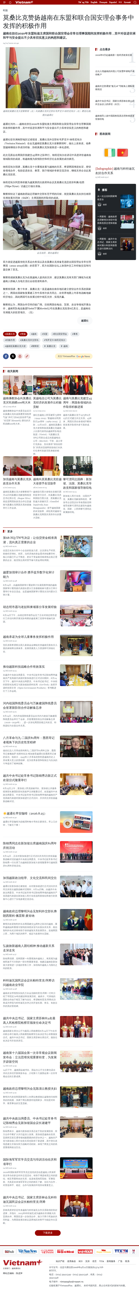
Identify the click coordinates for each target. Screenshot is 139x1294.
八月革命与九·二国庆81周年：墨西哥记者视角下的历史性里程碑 (29, 740)
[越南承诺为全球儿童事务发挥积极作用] (76, 645)
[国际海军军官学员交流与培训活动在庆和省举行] (76, 1168)
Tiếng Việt (83, 2)
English (94, 2)
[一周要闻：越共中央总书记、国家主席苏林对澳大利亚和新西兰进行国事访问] (127, 244)
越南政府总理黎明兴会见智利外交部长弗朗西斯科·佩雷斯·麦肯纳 (30, 913)
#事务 (75, 334)
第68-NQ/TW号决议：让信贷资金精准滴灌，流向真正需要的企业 (30, 540)
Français (103, 2)
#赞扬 (23, 334)
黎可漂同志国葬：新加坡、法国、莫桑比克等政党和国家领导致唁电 (77, 483)
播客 (104, 189)
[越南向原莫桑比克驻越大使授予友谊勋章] (48, 466)
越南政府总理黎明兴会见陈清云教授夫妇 (30, 1088)
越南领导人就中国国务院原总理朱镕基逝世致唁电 (114, 117)
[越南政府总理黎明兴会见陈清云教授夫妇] (76, 1097)
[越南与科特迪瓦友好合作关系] (115, 151)
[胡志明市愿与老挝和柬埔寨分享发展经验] (76, 615)
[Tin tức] (130, 1251)
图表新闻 (105, 133)
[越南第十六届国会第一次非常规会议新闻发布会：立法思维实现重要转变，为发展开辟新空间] (76, 1061)
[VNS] (13, 1251)
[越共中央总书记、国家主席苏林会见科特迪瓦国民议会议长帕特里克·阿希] (76, 1206)
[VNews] (119, 1251)
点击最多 (105, 49)
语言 (94, 1261)
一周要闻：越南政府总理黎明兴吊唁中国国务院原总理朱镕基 (107, 219)
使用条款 (71, 1261)
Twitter (13, 356)
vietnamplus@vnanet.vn (71, 1281)
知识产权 (60, 1261)
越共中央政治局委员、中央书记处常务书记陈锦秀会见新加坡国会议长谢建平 (30, 1121)
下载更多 (48, 1232)
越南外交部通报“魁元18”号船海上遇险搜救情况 (114, 88)
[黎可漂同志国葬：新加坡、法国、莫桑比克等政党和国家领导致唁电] (78, 466)
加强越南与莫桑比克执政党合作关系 (17, 481)
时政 (5, 10)
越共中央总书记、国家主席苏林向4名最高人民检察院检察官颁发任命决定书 (29, 1020)
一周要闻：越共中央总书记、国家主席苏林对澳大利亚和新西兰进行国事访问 (107, 244)
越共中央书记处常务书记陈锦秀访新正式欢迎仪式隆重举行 (30, 778)
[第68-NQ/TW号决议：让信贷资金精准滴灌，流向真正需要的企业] (76, 546)
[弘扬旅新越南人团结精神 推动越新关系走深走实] (76, 954)
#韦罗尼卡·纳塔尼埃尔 (54, 340)
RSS (81, 1261)
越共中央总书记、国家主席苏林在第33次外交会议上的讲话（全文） (115, 102)
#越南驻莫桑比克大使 (15, 346)
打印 (20, 356)
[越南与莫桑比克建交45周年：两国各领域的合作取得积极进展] (78, 385)
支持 (87, 1261)
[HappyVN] (89, 1251)
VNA (101, 1261)
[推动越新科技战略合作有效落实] (76, 675)
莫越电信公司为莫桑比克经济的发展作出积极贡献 (47, 402)
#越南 (34, 334)
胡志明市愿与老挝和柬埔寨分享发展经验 (30, 607)
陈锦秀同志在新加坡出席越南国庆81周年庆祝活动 (30, 845)
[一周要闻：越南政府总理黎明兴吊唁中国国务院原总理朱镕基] (127, 222)
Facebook (6, 356)
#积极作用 (10, 340)
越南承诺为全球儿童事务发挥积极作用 (28, 636)
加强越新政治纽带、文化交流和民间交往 (30, 878)
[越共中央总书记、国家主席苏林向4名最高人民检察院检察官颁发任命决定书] (76, 1027)
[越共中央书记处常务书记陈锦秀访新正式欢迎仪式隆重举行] (76, 784)
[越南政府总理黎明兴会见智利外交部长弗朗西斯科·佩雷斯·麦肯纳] (76, 920)
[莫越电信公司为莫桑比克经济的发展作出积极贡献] (48, 385)
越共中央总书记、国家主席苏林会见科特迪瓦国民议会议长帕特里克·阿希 (30, 1200)
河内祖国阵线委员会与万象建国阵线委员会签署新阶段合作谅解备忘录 (30, 705)
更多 (10, 531)
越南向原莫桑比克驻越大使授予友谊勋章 (47, 481)
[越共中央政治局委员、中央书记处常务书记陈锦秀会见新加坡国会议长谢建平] (76, 1127)
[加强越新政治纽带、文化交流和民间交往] (76, 886)
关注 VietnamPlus (66, 356)
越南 (65, 346)
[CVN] (32, 1251)
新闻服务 (111, 1261)
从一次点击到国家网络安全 (107, 198)
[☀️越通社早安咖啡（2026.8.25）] (76, 822)
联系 (127, 1261)
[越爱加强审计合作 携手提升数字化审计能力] (76, 581)
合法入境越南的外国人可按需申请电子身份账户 (114, 73)
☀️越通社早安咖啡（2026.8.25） (25, 813)
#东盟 (44, 334)
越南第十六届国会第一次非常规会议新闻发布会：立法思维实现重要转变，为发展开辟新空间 (30, 1057)
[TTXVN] (107, 1251)
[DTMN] (51, 1251)
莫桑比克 (51, 346)
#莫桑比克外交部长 (29, 340)
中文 (120, 2)
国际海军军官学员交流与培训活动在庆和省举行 (30, 1162)
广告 (120, 1261)
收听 (105, 205)
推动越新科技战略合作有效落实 (24, 666)
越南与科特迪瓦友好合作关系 (115, 171)
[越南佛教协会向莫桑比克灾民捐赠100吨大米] (17, 385)
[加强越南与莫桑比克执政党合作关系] (17, 466)
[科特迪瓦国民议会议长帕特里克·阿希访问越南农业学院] (76, 989)
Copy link (27, 356)
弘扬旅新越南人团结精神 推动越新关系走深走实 (28, 948)
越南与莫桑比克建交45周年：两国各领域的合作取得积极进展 (77, 402)
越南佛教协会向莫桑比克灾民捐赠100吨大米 (17, 400)
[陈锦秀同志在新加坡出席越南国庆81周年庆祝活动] (76, 852)
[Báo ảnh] (71, 1251)
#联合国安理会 (60, 334)
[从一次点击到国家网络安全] (127, 201)
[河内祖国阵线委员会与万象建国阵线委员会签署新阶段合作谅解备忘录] (76, 712)
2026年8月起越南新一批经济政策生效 (113, 55)
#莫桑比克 (10, 334)
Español (113, 2)
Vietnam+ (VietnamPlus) (24, 2)
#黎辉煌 (35, 346)
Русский (127, 2)
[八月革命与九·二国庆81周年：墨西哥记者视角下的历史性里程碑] (76, 746)
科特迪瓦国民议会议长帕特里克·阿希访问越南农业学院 (29, 983)
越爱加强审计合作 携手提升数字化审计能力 (28, 575)
